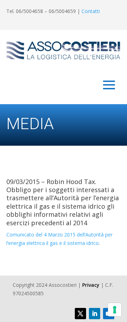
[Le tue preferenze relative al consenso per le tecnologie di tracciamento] (114, 309)
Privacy (90, 285)
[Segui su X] (80, 313)
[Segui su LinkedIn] (94, 313)
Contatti (90, 11)
